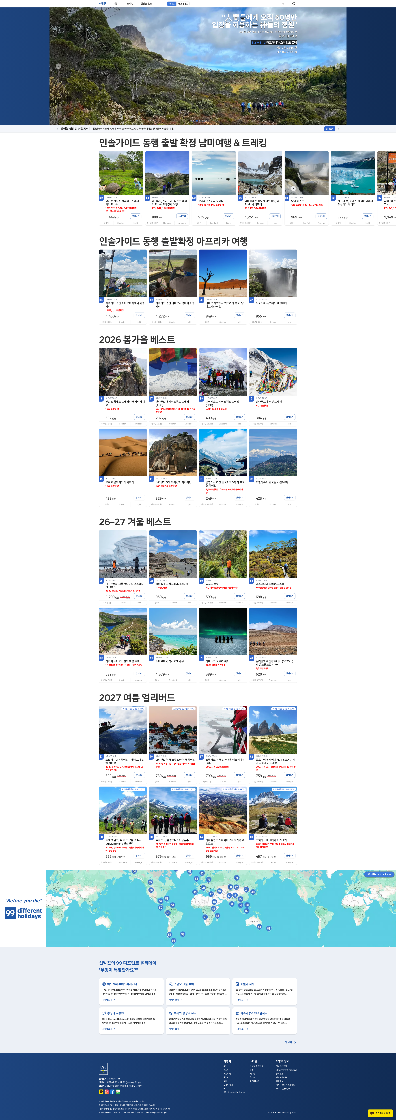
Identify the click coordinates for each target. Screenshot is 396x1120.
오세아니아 (228, 1085)
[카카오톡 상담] (101, 1092)
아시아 (226, 1070)
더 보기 (288, 1042)
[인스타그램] (107, 1092)
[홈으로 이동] (102, 3)
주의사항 (140, 1112)
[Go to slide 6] (204, 120)
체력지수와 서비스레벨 (285, 1085)
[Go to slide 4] (198, 120)
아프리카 (227, 1073)
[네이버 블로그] (118, 1092)
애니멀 (252, 1073)
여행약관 (117, 1112)
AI (283, 3)
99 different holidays (379, 874)
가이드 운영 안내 (283, 1088)
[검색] (294, 4)
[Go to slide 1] (191, 120)
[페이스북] (112, 1092)
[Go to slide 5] (201, 120)
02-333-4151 (113, 1078)
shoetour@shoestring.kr (156, 1112)
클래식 (252, 1077)
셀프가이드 (183, 3)
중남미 (226, 1077)
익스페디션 (254, 1081)
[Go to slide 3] (196, 120)
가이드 (171, 3)
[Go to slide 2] (193, 120)
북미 (225, 1081)
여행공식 (279, 1081)
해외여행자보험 (128, 1112)
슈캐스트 (279, 1073)
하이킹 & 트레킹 (256, 1066)
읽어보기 (330, 129)
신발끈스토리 (281, 1066)
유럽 (225, 1066)
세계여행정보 (281, 1077)
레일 (251, 1070)
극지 (225, 1088)
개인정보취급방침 (105, 1112)
